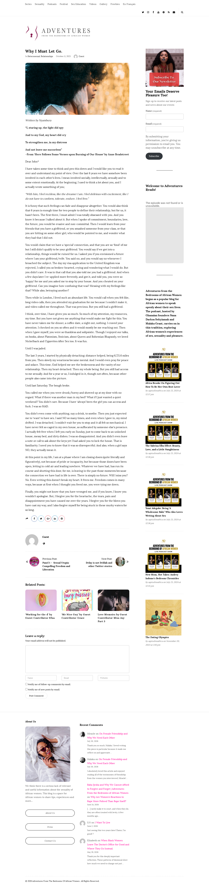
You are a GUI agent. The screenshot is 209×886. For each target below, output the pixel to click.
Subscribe (154, 156)
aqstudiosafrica (155, 390)
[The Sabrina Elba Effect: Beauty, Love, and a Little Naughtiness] (163, 425)
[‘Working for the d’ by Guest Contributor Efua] (41, 600)
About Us (50, 813)
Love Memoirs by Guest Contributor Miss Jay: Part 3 (112, 618)
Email (153, 123)
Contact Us (50, 841)
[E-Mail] (174, 12)
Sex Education (78, 4)
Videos (92, 4)
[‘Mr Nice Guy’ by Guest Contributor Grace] (77, 600)
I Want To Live (102, 822)
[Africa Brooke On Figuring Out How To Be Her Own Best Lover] (163, 363)
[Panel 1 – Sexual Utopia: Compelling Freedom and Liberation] (34, 561)
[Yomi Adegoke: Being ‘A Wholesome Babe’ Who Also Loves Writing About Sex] (163, 488)
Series (28, 4)
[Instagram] (148, 12)
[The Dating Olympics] (163, 617)
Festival (64, 4)
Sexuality (39, 4)
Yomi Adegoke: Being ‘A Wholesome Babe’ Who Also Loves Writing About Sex (164, 512)
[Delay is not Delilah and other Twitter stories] (120, 561)
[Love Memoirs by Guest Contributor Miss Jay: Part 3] (113, 600)
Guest (81, 56)
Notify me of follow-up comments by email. (49, 684)
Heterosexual (34, 56)
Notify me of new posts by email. (44, 689)
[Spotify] (163, 12)
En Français (129, 4)
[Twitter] (143, 12)
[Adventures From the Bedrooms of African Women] (58, 32)
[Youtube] (158, 12)
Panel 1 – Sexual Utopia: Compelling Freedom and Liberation (56, 566)
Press (50, 827)
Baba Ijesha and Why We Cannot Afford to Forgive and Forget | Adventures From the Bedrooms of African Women (108, 788)
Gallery (103, 4)
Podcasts (52, 4)
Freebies (115, 4)
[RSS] (168, 12)
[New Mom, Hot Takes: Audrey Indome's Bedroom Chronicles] (163, 554)
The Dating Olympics (157, 637)
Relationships (47, 56)
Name (154, 110)
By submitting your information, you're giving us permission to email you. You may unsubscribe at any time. (163, 142)
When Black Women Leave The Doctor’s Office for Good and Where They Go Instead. (108, 844)
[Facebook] (153, 12)
